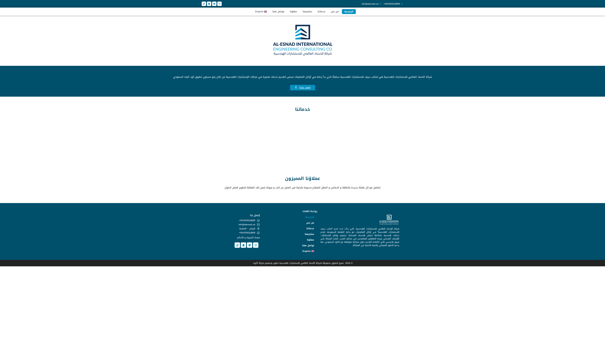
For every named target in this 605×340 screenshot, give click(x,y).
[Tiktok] (204, 4)
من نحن (335, 11)
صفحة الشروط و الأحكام (248, 237)
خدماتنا (321, 11)
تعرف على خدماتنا (353, 151)
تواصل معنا (278, 11)
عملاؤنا (293, 11)
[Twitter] (214, 4)
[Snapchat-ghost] (209, 4)
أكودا (255, 263)
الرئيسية (348, 11)
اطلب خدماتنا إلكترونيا (251, 151)
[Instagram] (219, 4)
